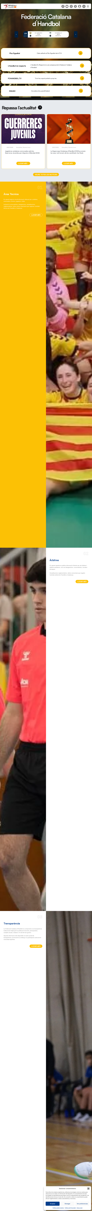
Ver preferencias (82, 1204)
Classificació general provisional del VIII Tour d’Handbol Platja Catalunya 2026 (20, 152)
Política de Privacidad (70, 1207)
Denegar (67, 1204)
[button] (88, 1188)
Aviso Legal (79, 1207)
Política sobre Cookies (58, 1207)
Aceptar (52, 1204)
